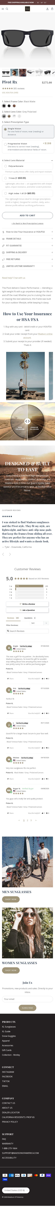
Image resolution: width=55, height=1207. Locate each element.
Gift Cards (7, 1050)
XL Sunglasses (9, 1026)
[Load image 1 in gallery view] (27, 40)
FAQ (4, 1139)
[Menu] (3, 9)
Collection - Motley (11, 1054)
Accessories (7, 1045)
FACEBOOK (7, 1076)
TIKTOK (6, 1081)
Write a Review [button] (28, 604)
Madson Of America (15, 1197)
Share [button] (11, 679)
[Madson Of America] (27, 8)
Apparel (6, 1040)
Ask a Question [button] (29, 610)
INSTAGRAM (8, 1072)
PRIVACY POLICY (10, 1121)
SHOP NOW (10, 899)
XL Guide (6, 1031)
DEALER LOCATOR (11, 1112)
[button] (43, 679)
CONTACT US (8, 1103)
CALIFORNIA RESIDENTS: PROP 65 (18, 1117)
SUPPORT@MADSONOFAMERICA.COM (20, 1153)
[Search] (8, 9)
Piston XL (9, 669)
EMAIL (5, 1086)
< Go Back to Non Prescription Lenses (27, 223)
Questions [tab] (28, 618)
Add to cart (27, 215)
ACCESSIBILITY (9, 1157)
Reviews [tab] (10, 618)
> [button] (36, 820)
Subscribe (27, 1008)
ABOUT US (7, 1107)
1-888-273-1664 (9, 1148)
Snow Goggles (9, 1036)
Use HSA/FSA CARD (10, 92)
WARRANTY (7, 1143)
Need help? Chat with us (13, 277)
